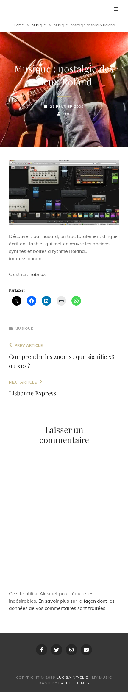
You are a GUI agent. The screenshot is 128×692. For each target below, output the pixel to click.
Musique (39, 25)
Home (19, 25)
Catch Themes (73, 683)
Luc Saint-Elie (72, 677)
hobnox (37, 274)
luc (67, 113)
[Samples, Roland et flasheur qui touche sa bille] (64, 192)
